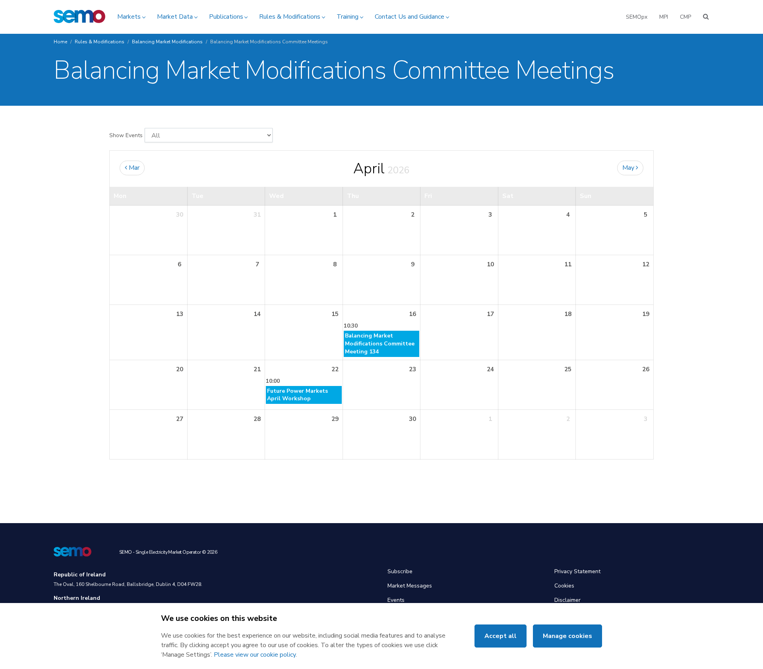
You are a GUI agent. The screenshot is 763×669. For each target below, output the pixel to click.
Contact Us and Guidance (409, 16)
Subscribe (399, 571)
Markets (129, 16)
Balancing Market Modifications (167, 42)
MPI (663, 17)
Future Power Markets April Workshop (297, 395)
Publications (226, 16)
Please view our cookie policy (255, 654)
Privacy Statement (577, 571)
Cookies (564, 585)
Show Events (126, 135)
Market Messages (409, 585)
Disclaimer (567, 600)
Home (60, 42)
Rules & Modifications (289, 16)
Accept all (500, 636)
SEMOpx (636, 17)
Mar (133, 167)
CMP (685, 17)
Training (347, 16)
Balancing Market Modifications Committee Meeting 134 (379, 343)
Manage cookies (567, 636)
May (629, 167)
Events (396, 600)
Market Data (175, 16)
